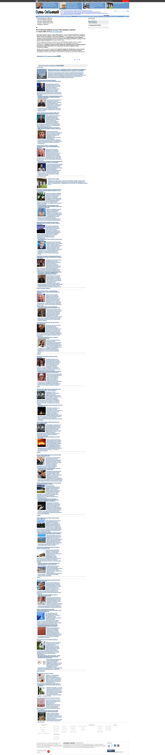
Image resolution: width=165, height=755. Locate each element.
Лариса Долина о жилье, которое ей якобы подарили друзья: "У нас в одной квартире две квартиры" (48, 146)
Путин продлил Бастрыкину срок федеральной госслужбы (77, 10)
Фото (43, 731)
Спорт (57, 1)
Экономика (51, 1)
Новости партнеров (43, 733)
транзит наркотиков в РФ (45, 23)
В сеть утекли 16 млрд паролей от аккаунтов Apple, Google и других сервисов (49, 455)
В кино (64, 726)
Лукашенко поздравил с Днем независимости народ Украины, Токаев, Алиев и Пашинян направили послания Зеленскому (50, 97)
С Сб (56, 31)
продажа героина (42, 24)
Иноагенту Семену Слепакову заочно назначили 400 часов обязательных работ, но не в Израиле (50, 162)
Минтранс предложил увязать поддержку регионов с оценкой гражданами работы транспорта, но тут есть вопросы (49, 190)
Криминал (73, 728)
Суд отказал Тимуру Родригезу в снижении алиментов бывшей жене (48, 338)
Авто (83, 728)
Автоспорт (108, 728)
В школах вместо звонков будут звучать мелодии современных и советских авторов (96, 5)
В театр (56, 731)
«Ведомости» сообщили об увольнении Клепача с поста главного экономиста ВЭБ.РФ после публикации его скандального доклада (49, 272)
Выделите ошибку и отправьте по (51, 65)
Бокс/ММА (100, 731)
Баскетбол (108, 726)
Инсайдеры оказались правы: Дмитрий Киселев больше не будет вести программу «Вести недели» (49, 81)
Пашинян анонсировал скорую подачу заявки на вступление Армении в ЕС (50, 5)
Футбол (100, 726)
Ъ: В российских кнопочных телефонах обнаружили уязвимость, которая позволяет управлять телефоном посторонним (48, 499)
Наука (103, 1)
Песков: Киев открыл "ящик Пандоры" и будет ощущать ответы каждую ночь (82, 11)
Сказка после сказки (119, 3)
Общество (73, 726)
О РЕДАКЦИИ (66, 742)
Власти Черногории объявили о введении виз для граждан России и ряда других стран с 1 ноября (50, 533)
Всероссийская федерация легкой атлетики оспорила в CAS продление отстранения (48, 626)
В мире (43, 729)
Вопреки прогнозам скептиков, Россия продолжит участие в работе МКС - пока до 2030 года (49, 390)
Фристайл (108, 730)
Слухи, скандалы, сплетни (43, 288)
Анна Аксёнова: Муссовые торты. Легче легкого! (48, 698)
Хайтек (38, 452)
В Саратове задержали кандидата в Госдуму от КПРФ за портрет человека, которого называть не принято (49, 128)
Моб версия (126, 1)
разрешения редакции (89, 745)
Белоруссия (56, 738)
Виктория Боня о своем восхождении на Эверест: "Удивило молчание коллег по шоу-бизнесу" (49, 372)
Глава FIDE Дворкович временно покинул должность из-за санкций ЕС (47, 595)
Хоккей (100, 728)
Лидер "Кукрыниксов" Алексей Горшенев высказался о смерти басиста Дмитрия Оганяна (49, 307)
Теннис (100, 730)
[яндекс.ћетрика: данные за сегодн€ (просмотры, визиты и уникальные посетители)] (119, 752)
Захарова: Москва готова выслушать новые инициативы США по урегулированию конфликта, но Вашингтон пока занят (50, 206)
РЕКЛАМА (72, 742)
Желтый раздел (75, 1)
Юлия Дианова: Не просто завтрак (45, 673)
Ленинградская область (44, 18)
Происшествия (83, 726)
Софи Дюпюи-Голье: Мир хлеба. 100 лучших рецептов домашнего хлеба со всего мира (48, 711)
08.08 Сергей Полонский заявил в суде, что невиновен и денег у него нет (98, 16)
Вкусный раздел (41, 670)
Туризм (98, 1)
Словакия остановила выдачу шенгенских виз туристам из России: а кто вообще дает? (49, 564)
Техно (82, 1)
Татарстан (108, 1)
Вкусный (87, 1)
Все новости (106, 15)
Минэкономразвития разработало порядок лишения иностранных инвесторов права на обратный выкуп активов (73, 6)
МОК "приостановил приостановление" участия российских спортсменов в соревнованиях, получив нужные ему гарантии (49, 656)
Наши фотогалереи (95, 25)
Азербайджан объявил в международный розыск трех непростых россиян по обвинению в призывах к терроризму (49, 257)
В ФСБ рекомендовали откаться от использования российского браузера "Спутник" (49, 483)
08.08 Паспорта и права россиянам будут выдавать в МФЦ (55, 16)
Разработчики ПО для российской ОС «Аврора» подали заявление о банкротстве (49, 469)
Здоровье (92, 1)
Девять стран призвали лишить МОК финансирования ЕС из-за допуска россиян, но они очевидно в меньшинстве (49, 610)
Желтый (64, 730)
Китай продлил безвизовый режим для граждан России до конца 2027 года (48, 548)
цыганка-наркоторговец (44, 21)
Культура (62, 1)
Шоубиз (68, 1)
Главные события (43, 1)
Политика (56, 726)
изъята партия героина (44, 19)
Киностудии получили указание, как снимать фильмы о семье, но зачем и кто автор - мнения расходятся (48, 223)
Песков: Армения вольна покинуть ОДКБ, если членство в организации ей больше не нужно (48, 113)
